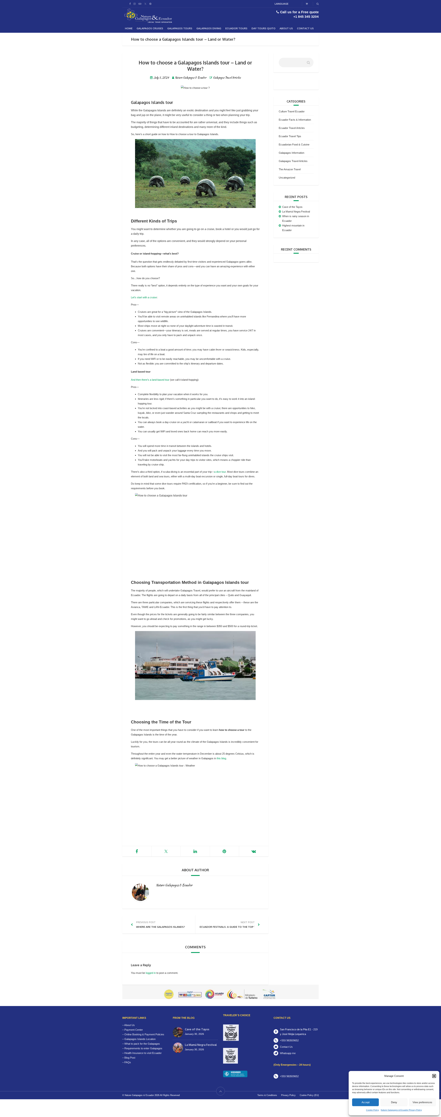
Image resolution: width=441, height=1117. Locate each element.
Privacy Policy (288, 1095)
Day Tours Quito (263, 28)
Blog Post (129, 1057)
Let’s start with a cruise (144, 297)
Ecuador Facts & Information (295, 119)
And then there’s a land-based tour (150, 379)
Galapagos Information (291, 152)
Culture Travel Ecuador (292, 111)
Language (281, 3)
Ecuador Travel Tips (290, 136)
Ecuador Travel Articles (292, 127)
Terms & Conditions (267, 1095)
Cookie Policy (372, 1110)
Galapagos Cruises (150, 28)
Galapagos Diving (208, 28)
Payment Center (133, 1029)
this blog (221, 758)
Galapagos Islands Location (140, 1039)
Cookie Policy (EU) (309, 1095)
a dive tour (220, 471)
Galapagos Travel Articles (227, 78)
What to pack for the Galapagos (142, 1043)
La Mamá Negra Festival (296, 211)
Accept (366, 1102)
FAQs (127, 1062)
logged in (151, 972)
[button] (434, 1076)
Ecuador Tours (236, 28)
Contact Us (305, 28)
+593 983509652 (289, 1040)
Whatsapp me (288, 1053)
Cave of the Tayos (292, 206)
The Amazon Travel (290, 169)
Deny (394, 1102)
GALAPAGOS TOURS (179, 28)
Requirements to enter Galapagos (143, 1048)
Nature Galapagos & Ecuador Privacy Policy (401, 1110)
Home (128, 28)
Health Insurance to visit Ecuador (143, 1053)
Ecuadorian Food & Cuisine (294, 144)
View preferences (422, 1102)
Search (308, 64)
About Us (286, 28)
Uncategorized (287, 177)
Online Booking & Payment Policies (144, 1034)
